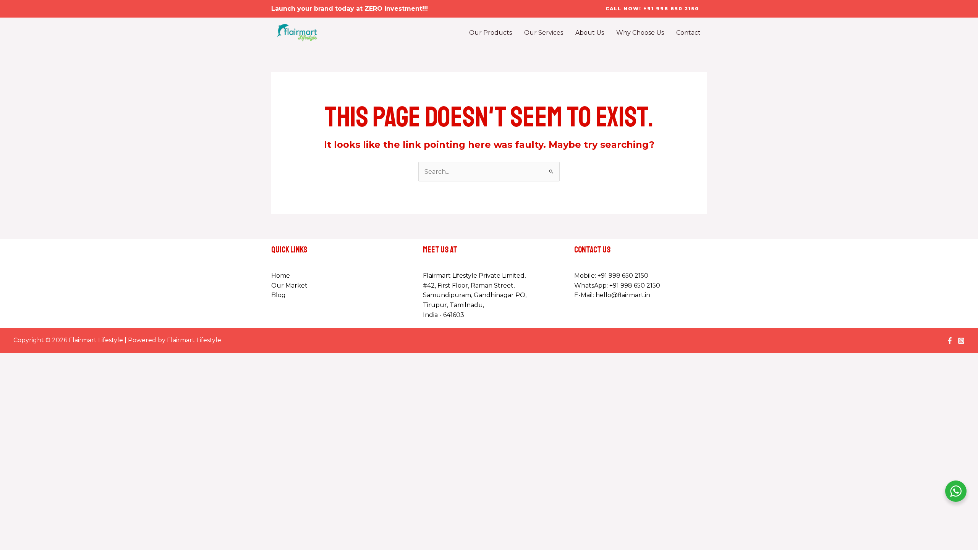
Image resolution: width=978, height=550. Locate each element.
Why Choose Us (640, 32)
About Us (589, 32)
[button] (652, 9)
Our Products (490, 32)
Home (280, 275)
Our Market (289, 285)
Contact (688, 32)
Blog (278, 295)
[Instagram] (961, 340)
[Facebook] (949, 340)
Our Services (543, 32)
